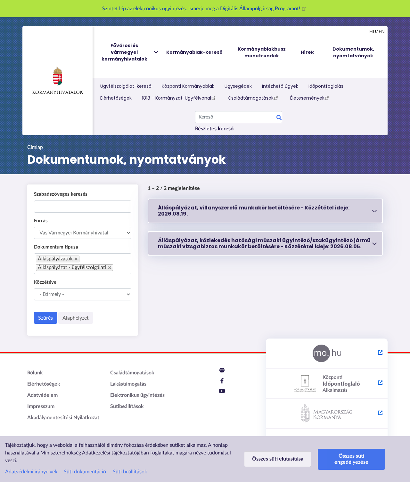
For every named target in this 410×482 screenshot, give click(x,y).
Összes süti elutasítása (277, 459)
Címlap (35, 147)
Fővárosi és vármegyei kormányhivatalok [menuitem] (124, 52)
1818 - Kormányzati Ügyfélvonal (176, 98)
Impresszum (40, 406)
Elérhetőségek (116, 98)
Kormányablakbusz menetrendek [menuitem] (262, 52)
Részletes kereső (214, 128)
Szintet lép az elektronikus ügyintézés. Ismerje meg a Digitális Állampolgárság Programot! (201, 8)
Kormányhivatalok (57, 93)
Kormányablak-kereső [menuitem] (194, 52)
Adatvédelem (42, 395)
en (382, 31)
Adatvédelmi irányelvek (31, 471)
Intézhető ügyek (280, 86)
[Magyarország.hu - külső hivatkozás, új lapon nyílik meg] (327, 354)
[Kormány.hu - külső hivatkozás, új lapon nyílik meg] (327, 414)
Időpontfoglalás (325, 86)
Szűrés (45, 318)
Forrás (41, 220)
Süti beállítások (130, 471)
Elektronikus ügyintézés (137, 395)
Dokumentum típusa (56, 247)
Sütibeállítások (127, 406)
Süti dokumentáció (85, 471)
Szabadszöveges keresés (60, 194)
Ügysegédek (238, 86)
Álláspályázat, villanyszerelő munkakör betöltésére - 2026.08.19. (253, 210)
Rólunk (35, 372)
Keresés (279, 118)
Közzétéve (45, 282)
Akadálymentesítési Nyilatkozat (63, 417)
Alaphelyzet (75, 318)
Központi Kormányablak (188, 86)
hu (372, 31)
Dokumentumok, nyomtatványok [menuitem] (353, 52)
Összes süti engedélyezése (351, 459)
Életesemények (307, 98)
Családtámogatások (251, 98)
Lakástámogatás (128, 384)
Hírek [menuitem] (307, 52)
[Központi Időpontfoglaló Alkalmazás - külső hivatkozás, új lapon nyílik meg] (327, 384)
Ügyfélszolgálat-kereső (126, 86)
